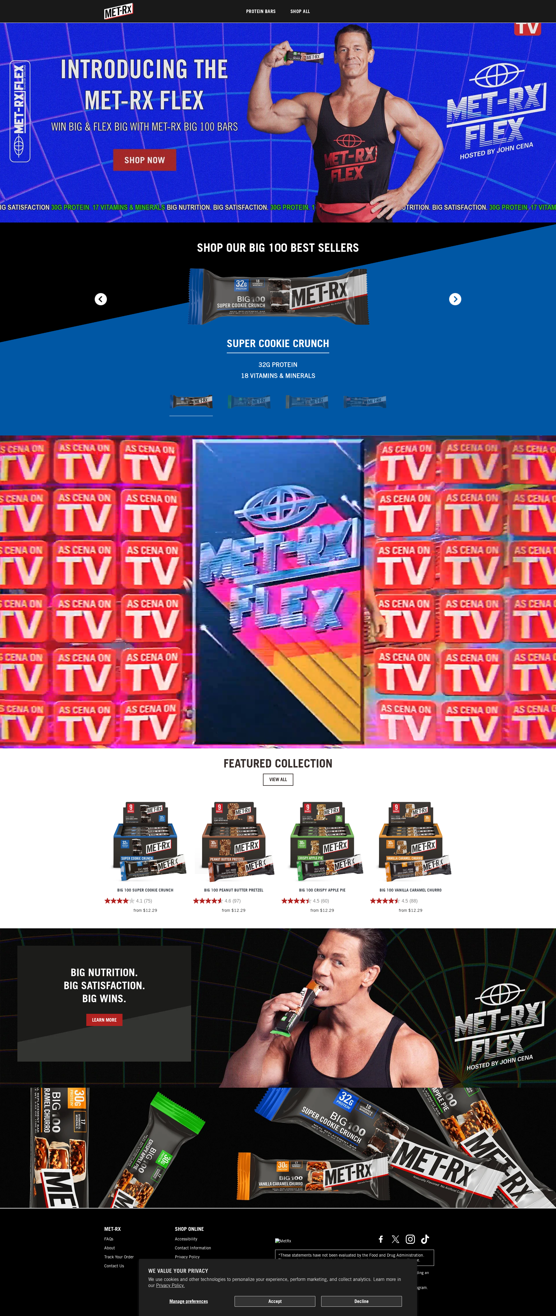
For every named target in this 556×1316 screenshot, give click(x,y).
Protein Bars (261, 11)
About (109, 1248)
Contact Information (193, 1248)
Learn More (104, 1020)
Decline (361, 1301)
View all (278, 779)
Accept (274, 1301)
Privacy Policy (187, 1257)
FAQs (108, 1239)
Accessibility (186, 1239)
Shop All (300, 11)
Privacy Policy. (170, 1285)
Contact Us (114, 1266)
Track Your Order (119, 1257)
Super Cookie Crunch (278, 343)
